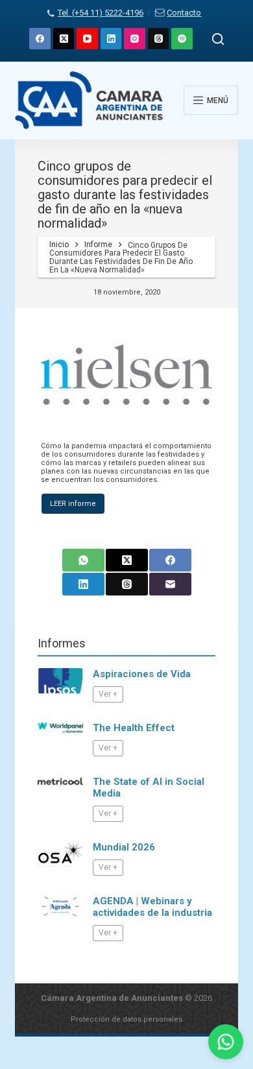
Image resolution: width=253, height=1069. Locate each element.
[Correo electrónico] (170, 584)
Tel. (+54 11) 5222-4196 (100, 13)
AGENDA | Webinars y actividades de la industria (152, 907)
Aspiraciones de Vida (142, 674)
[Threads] (158, 38)
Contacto (184, 13)
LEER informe (73, 503)
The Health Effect (134, 728)
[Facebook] (40, 38)
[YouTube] (87, 38)
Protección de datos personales (126, 1019)
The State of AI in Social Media (148, 787)
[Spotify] (182, 38)
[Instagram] (134, 38)
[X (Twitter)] (64, 38)
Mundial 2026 (124, 847)
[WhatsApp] (83, 560)
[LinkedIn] (111, 38)
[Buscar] (218, 39)
